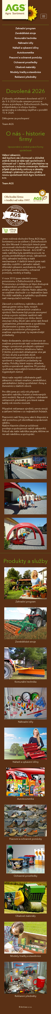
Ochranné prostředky (25, 62)
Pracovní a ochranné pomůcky (25, 57)
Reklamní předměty (25, 77)
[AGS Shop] (25, 230)
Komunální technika (25, 38)
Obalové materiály (25, 67)
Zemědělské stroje (25, 33)
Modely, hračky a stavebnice (25, 72)
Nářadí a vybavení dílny (26, 48)
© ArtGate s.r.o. (25, 1007)
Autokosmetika (25, 53)
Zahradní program (25, 28)
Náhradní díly (25, 43)
